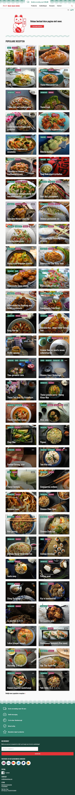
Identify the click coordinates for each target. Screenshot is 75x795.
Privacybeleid (4, 786)
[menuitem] (34, 5)
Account (71, 10)
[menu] (46, 5)
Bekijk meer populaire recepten (15, 693)
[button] (68, 10)
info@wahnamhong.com (6, 779)
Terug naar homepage (37, 26)
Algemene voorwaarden (6, 785)
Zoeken (72, 6)
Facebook (7, 773)
